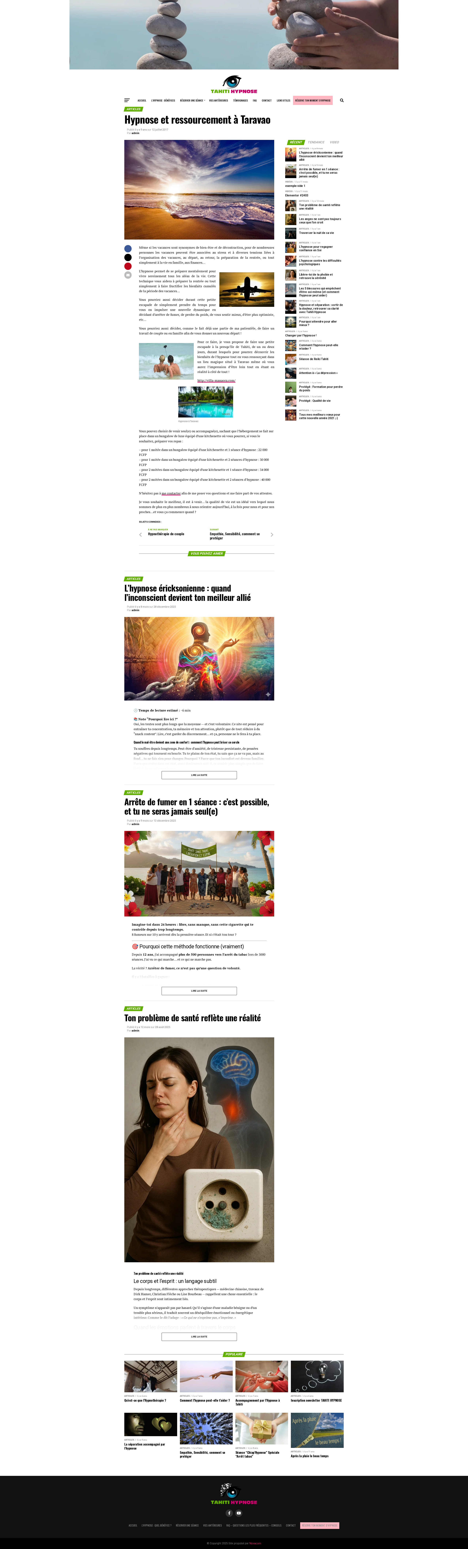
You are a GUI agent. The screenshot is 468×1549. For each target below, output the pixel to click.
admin (135, 133)
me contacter (171, 493)
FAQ (255, 100)
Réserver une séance (191, 100)
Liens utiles (283, 100)
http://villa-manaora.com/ (216, 380)
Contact (267, 100)
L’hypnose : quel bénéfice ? (156, 1525)
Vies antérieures (218, 100)
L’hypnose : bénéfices (163, 100)
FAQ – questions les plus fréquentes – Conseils (254, 1525)
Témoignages (240, 100)
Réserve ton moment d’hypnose (313, 100)
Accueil (142, 100)
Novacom (255, 1543)
